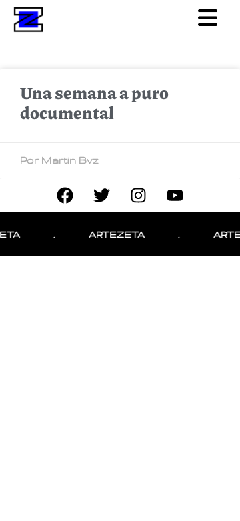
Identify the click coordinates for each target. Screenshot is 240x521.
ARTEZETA (115, 234)
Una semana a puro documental (94, 102)
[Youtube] (175, 195)
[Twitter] (102, 195)
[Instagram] (138, 195)
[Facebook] (65, 195)
